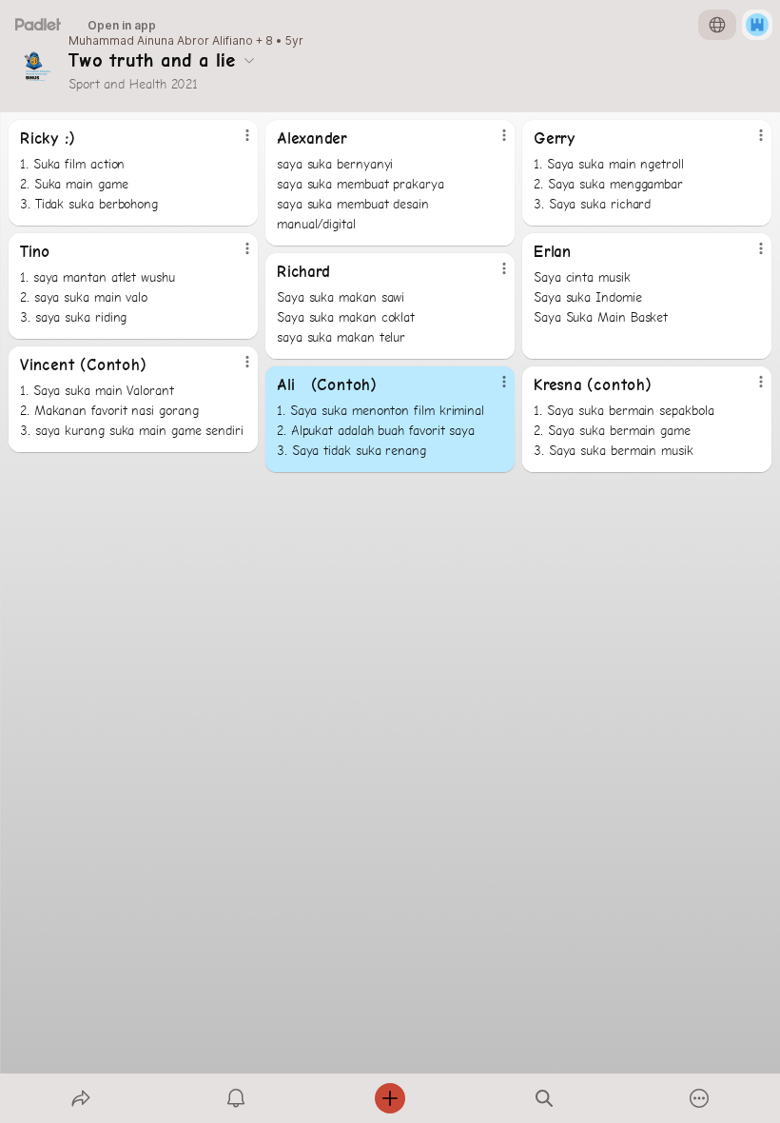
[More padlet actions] (699, 1098)
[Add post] (390, 1098)
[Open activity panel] (236, 1098)
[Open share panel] (81, 1098)
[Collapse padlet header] (249, 60)
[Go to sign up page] (757, 25)
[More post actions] (235, 143)
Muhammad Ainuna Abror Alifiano (160, 41)
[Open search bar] (544, 1098)
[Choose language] (717, 25)
